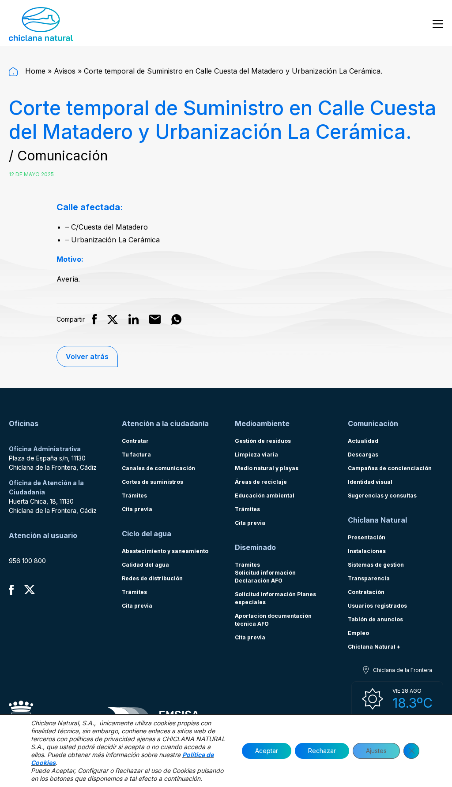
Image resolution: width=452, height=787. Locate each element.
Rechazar (322, 750)
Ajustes (376, 750)
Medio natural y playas (266, 468)
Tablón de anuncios (375, 619)
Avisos (64, 71)
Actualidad (363, 441)
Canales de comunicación (158, 468)
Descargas (363, 454)
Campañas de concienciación (390, 468)
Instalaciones (367, 551)
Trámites (134, 495)
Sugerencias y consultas (382, 495)
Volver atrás (87, 356)
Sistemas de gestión (376, 564)
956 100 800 (27, 560)
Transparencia (369, 578)
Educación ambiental (264, 495)
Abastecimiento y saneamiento (165, 551)
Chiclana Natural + (374, 646)
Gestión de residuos (263, 441)
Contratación (366, 592)
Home (34, 71)
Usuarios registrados (377, 605)
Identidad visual (370, 482)
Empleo (358, 633)
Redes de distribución (152, 578)
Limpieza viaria (256, 454)
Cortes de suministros (152, 482)
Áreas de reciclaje (261, 482)
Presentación (366, 537)
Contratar (135, 441)
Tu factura (136, 454)
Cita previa (137, 509)
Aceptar (266, 750)
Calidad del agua (145, 564)
